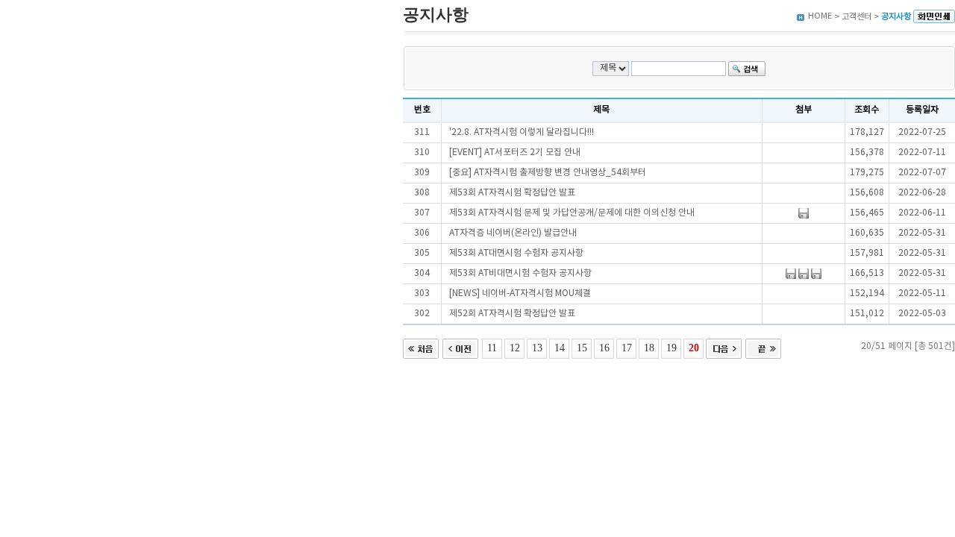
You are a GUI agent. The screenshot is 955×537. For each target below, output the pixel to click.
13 (537, 348)
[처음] (421, 347)
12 (515, 348)
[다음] (724, 347)
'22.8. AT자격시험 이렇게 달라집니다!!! (521, 132)
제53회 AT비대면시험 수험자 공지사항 (520, 273)
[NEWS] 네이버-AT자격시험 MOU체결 (520, 293)
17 (626, 348)
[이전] (460, 347)
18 (649, 348)
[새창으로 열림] (934, 17)
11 (492, 348)
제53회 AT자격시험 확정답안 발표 (512, 193)
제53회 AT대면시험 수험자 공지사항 (516, 253)
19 (671, 348)
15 (582, 348)
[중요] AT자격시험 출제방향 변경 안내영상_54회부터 (547, 173)
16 (604, 348)
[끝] (763, 347)
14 (559, 348)
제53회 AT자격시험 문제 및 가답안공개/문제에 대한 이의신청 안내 (572, 213)
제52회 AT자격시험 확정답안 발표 (512, 313)
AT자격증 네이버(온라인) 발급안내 (513, 233)
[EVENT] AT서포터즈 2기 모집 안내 (514, 152)
